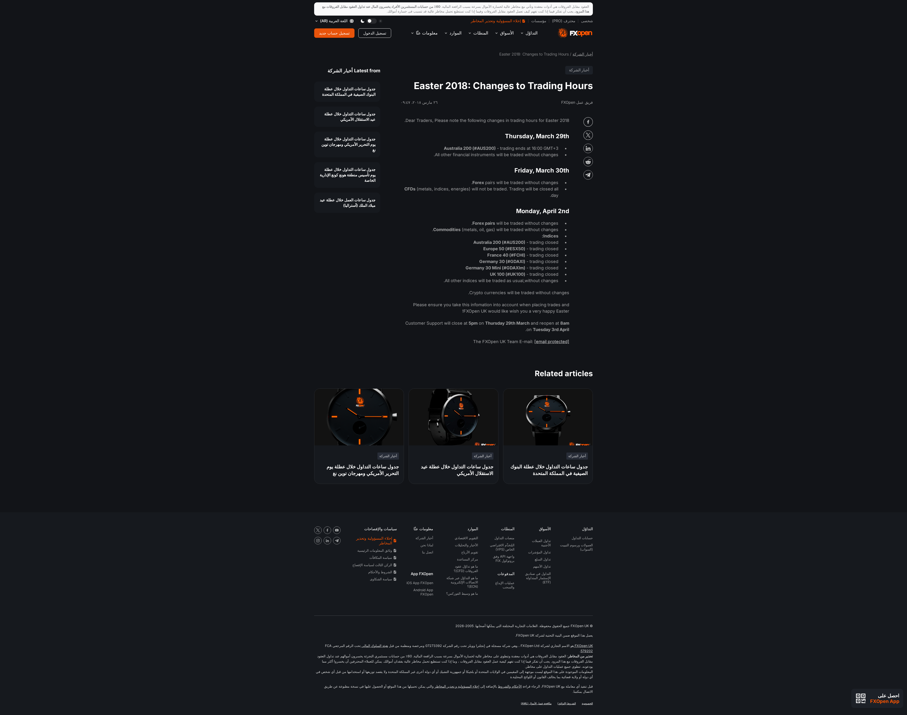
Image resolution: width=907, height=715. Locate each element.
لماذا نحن (426, 545)
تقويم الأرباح (469, 552)
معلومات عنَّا (427, 32)
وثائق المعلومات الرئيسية (374, 550)
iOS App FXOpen (419, 583)
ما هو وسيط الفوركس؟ (462, 593)
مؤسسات (538, 20)
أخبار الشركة (583, 54)
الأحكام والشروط (510, 686)
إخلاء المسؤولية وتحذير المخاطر (496, 20)
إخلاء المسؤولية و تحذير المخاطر (457, 686)
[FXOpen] (575, 33)
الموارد (455, 32)
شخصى (587, 20)
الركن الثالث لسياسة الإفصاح (372, 565)
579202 (587, 651)
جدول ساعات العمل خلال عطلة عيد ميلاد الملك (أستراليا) (348, 203)
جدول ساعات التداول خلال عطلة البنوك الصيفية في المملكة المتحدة (349, 91)
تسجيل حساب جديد (334, 33)
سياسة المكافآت (380, 558)
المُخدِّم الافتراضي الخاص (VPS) (502, 547)
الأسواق (507, 32)
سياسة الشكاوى (381, 579)
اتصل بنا (427, 552)
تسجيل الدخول (374, 33)
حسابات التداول (582, 538)
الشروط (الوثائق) (566, 703)
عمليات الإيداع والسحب (504, 585)
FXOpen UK (583, 646)
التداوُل (532, 32)
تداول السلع (543, 559)
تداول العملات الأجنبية (541, 543)
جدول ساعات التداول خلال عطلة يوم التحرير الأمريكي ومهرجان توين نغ (348, 144)
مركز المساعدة (467, 559)
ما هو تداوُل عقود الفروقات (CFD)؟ (466, 568)
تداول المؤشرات (539, 552)
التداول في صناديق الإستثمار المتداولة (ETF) (538, 578)
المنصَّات (480, 32)
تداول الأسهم (542, 566)
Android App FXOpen (423, 592)
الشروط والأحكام (380, 572)
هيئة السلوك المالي (374, 646)
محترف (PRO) (563, 20)
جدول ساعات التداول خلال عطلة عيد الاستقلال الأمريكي (350, 117)
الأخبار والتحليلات (466, 545)
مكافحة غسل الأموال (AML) (536, 703)
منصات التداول (504, 538)
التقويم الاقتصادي (466, 538)
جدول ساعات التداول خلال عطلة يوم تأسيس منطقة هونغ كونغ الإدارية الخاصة (348, 175)
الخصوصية (587, 703)
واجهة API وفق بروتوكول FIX (503, 558)
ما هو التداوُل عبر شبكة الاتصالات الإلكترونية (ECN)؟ (462, 582)
